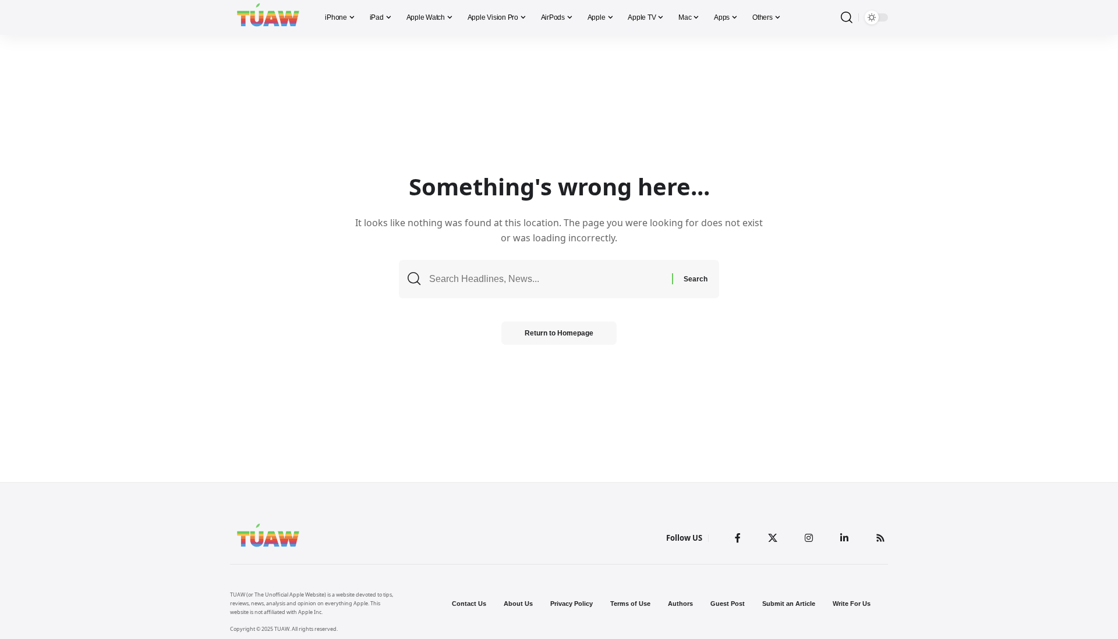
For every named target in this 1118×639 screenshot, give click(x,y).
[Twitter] (772, 537)
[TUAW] (268, 17)
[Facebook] (738, 537)
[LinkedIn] (844, 537)
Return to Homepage (559, 333)
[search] (846, 17)
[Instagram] (809, 537)
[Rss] (880, 537)
